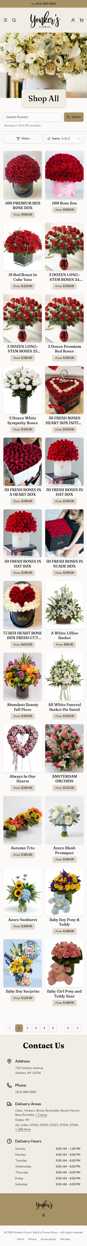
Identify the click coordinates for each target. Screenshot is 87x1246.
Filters (26, 139)
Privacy (32, 1239)
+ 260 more (23, 1129)
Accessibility (48, 1239)
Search (76, 117)
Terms (20, 1239)
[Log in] (73, 20)
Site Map (65, 1239)
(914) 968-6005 (45, 4)
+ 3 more (41, 1115)
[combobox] (64, 138)
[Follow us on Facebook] (43, 1215)
